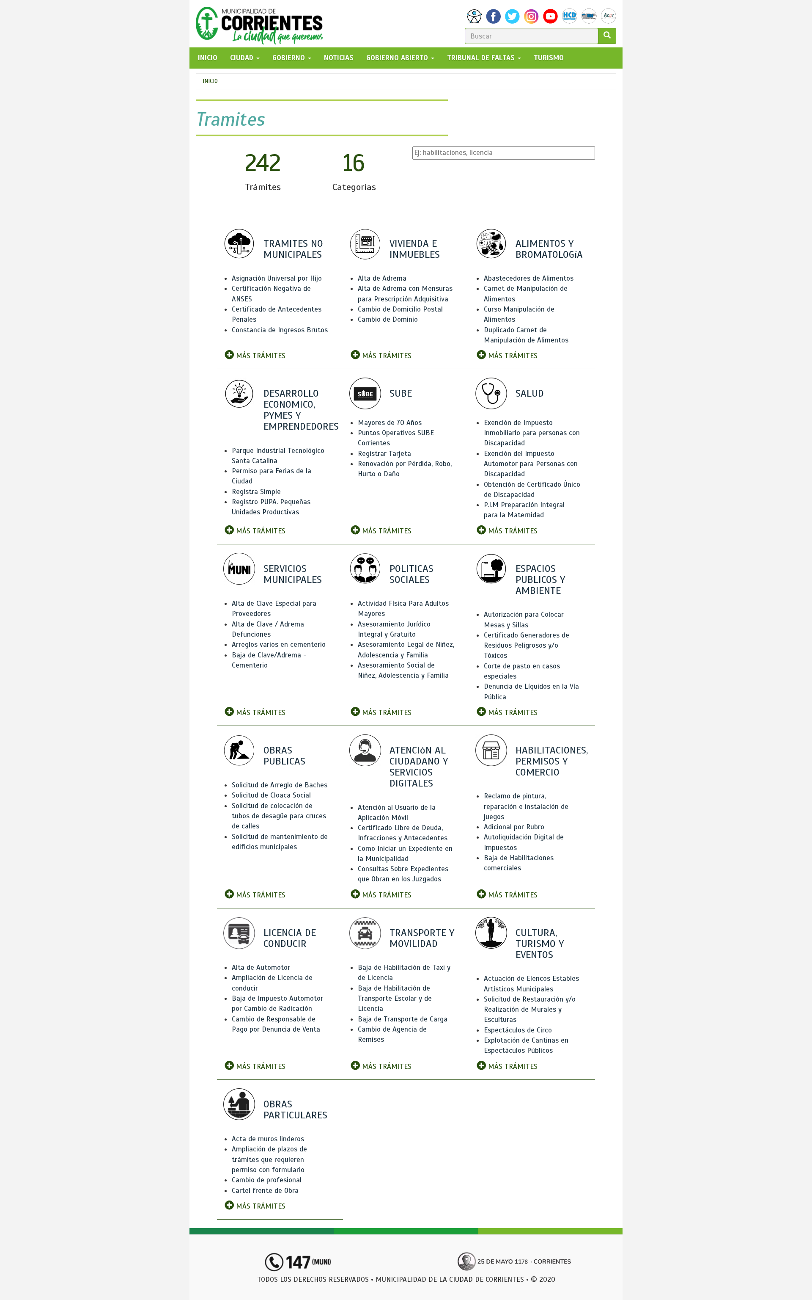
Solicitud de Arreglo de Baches (279, 785)
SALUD (530, 393)
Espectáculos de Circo (518, 1030)
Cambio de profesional (267, 1180)
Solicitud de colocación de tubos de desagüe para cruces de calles (279, 816)
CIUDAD (242, 57)
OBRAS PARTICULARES (295, 1109)
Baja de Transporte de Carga (402, 1019)
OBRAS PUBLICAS (284, 755)
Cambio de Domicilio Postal (400, 309)
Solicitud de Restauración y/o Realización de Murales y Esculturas (530, 1009)
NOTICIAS (339, 57)
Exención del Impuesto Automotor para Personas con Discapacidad (531, 464)
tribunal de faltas (482, 57)
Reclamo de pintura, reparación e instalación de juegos (526, 806)
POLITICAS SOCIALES (411, 574)
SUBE (401, 393)
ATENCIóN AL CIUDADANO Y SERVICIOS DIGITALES (419, 767)
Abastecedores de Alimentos (528, 278)
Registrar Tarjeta (384, 453)
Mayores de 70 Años (390, 422)
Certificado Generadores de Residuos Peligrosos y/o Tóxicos (526, 645)
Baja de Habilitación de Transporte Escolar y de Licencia (395, 998)
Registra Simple (256, 491)
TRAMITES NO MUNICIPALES (293, 249)
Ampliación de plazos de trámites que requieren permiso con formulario (269, 1159)
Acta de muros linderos (268, 1138)
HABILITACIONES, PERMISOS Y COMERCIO (552, 761)
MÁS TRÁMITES (259, 355)
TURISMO (549, 57)
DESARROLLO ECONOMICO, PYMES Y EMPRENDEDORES (301, 410)
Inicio (210, 81)
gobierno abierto (398, 57)
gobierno (289, 57)
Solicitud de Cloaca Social (271, 795)
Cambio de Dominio (388, 319)
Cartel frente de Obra (265, 1190)
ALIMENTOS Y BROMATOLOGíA (549, 249)
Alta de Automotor (261, 967)
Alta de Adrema (382, 278)
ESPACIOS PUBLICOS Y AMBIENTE (540, 579)
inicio (207, 57)
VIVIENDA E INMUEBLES (415, 249)
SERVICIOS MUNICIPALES (292, 574)
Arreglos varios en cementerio (279, 644)
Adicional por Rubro (514, 827)
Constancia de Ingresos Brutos (280, 330)
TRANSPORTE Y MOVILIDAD (422, 938)
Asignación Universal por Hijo (277, 278)
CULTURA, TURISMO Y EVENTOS (540, 943)
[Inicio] (262, 24)
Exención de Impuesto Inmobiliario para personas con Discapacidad (532, 433)
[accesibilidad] (474, 16)
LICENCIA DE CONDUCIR (289, 938)
